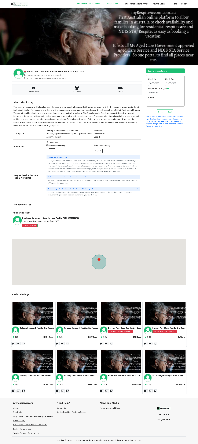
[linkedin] (164, 414)
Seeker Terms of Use (22, 429)
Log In (184, 4)
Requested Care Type (157, 88)
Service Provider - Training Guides (71, 412)
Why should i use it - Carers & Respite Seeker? (33, 416)
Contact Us (61, 408)
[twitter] (160, 414)
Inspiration (18, 412)
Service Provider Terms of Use (26, 433)
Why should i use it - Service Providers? (30, 424)
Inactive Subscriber (29, 226)
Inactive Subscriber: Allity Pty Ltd (120, 331)
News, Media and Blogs (110, 408)
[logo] (20, 4)
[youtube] (167, 414)
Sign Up (174, 4)
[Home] (12, 3)
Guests (151, 97)
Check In (152, 79)
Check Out (169, 79)
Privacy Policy (19, 420)
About (15, 408)
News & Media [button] (159, 4)
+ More (98, 150)
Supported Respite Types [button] (136, 4)
